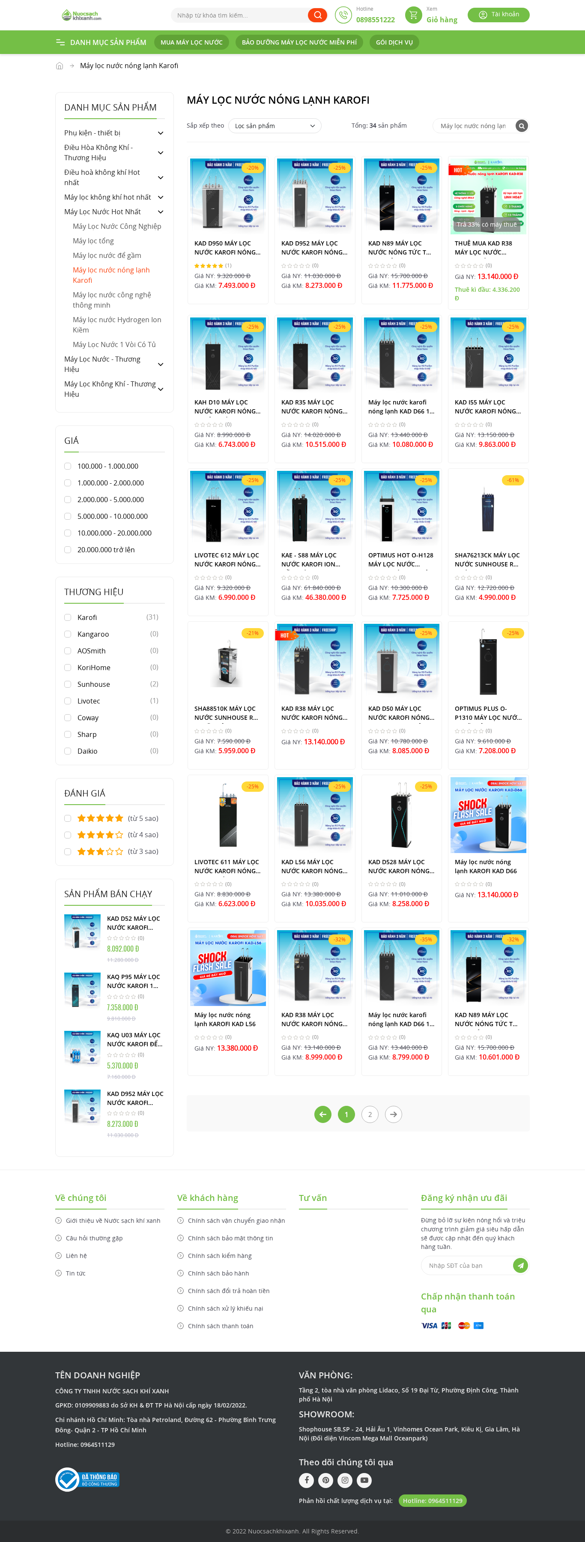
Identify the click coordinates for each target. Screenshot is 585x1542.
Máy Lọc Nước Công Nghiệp (117, 226)
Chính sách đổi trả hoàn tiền (229, 1291)
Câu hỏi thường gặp (94, 1238)
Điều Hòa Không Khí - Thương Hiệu (98, 152)
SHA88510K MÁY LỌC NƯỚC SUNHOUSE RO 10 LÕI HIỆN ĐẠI (226, 714)
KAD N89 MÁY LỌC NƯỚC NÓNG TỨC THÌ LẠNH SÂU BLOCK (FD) (487, 1020)
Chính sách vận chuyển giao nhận (236, 1220)
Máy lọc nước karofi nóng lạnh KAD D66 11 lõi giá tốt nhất (400, 407)
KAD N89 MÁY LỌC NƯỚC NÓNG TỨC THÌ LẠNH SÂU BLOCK (400, 248)
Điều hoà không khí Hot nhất (102, 177)
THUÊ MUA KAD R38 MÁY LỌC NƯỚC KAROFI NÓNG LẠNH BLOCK (484, 248)
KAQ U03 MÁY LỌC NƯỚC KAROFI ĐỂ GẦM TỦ (134, 1040)
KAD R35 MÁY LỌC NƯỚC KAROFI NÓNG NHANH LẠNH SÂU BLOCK (312, 407)
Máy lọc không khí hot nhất (107, 197)
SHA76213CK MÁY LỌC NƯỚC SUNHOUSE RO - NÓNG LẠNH (487, 560)
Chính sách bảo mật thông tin (230, 1238)
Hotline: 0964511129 (433, 1501)
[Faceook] (306, 1480)
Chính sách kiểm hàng (220, 1256)
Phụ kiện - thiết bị (92, 133)
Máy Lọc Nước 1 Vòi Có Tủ (114, 344)
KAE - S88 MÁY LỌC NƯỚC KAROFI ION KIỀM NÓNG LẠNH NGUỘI (309, 560)
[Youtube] (364, 1480)
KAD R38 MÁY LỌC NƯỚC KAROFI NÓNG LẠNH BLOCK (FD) (312, 1020)
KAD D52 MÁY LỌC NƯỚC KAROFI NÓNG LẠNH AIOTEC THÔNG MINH (133, 923)
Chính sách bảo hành (218, 1273)
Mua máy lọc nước (192, 42)
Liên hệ (76, 1256)
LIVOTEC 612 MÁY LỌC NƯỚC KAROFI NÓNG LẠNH (226, 560)
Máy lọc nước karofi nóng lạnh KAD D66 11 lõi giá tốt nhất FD (400, 1020)
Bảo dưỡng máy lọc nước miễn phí (299, 42)
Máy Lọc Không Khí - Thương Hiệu (110, 389)
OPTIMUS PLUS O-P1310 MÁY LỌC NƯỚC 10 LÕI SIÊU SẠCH (488, 714)
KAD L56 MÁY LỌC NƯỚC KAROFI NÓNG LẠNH (312, 867)
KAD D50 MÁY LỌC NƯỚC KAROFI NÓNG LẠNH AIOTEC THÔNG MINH (399, 714)
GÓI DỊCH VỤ (394, 42)
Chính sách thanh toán (221, 1326)
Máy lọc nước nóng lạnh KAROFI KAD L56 (225, 1019)
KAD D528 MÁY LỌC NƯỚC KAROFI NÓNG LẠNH (399, 867)
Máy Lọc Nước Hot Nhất (59, 65)
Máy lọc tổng (93, 241)
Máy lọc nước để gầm (107, 255)
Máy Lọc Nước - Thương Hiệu (102, 364)
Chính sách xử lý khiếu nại (225, 1308)
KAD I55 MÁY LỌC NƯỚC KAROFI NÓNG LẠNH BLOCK (485, 407)
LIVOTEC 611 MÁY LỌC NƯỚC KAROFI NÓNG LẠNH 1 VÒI (226, 867)
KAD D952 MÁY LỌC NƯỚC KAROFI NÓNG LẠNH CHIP (135, 1099)
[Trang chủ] (81, 14)
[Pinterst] (325, 1480)
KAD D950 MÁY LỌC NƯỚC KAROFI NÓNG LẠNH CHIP (225, 248)
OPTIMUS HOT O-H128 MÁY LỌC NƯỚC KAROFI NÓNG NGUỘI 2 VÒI (400, 560)
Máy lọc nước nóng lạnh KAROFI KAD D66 (486, 866)
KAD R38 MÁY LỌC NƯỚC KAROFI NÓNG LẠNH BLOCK (312, 714)
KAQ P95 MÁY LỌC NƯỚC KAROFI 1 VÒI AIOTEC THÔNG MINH (135, 982)
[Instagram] (344, 1480)
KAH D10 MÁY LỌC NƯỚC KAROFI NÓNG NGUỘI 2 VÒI (225, 407)
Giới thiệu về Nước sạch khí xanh (113, 1220)
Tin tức (76, 1273)
